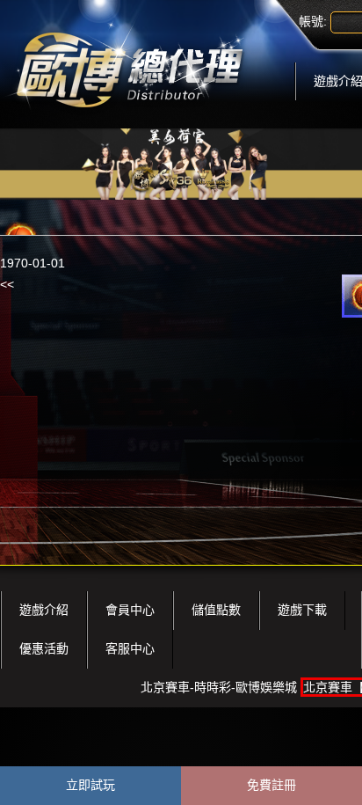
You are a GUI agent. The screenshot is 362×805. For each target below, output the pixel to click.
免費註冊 (271, 785)
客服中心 (130, 648)
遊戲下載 (302, 610)
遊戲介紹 (44, 610)
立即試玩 (90, 785)
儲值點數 (216, 610)
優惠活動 (44, 648)
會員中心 (130, 610)
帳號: (313, 21)
